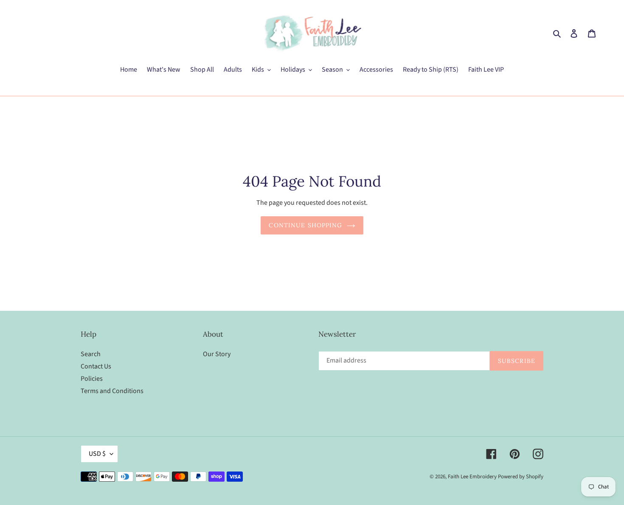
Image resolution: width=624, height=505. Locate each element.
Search (91, 354)
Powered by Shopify (520, 476)
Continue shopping (305, 225)
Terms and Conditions (112, 391)
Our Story (216, 354)
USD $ (97, 453)
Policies (92, 378)
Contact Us (96, 366)
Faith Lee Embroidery (472, 476)
